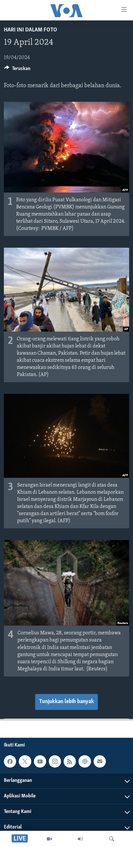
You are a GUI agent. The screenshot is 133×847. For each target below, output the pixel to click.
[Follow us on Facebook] (10, 761)
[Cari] (111, 839)
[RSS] (70, 761)
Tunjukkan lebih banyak (66, 702)
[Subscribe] (100, 761)
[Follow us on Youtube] (40, 761)
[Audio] (80, 839)
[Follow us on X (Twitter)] (25, 761)
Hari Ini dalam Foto (30, 30)
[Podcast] (84, 761)
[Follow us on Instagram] (55, 761)
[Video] (49, 839)
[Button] (17, 70)
